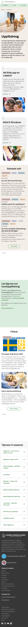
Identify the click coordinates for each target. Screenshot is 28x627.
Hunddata (3, 575)
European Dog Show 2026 (8, 586)
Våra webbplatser (5, 590)
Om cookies (4, 618)
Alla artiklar (14, 409)
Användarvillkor (5, 613)
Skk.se (3, 9)
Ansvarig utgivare (5, 615)
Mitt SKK (3, 571)
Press (2, 620)
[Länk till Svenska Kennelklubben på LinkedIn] (11, 623)
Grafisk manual (5, 607)
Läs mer (5, 94)
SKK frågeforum (5, 600)
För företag (4, 588)
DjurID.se (3, 581)
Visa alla (14, 246)
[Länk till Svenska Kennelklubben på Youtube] (8, 623)
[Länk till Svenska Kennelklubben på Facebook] (2, 623)
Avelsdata (3, 577)
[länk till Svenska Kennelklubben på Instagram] (5, 623)
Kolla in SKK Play (6, 308)
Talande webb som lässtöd (8, 609)
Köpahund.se (4, 579)
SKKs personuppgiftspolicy (8, 611)
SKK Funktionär (5, 573)
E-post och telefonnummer (8, 597)
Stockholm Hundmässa (7, 584)
